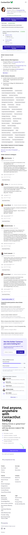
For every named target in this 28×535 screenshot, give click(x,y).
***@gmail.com (8, 36)
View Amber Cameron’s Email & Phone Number (14, 47)
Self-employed (19, 69)
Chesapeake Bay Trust (18, 62)
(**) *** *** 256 (7, 267)
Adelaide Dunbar (8, 226)
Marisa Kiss (8, 382)
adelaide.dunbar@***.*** (9, 243)
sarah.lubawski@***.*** (9, 264)
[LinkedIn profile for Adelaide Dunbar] (14, 225)
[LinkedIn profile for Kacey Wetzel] (12, 205)
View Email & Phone (6, 179)
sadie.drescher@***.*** (9, 174)
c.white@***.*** (7, 195)
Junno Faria (8, 378)
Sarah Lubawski (8, 253)
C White (6, 184)
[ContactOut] (7, 2)
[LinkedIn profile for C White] (9, 184)
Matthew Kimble (9, 389)
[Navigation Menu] (25, 2)
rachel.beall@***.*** (8, 289)
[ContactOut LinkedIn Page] (2, 528)
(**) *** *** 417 (7, 218)
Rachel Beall (7, 274)
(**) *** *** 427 (7, 197)
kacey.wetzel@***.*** (8, 216)
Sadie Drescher (8, 158)
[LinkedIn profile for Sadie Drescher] (13, 158)
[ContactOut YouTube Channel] (4, 528)
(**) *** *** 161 (7, 177)
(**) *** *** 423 (7, 246)
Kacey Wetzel (7, 205)
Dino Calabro (9, 392)
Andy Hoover (9, 385)
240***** (7, 41)
